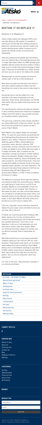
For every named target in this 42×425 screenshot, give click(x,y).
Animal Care (6, 377)
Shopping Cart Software (13, 422)
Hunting (4, 370)
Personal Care (7, 375)
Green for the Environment (17, 20)
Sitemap (5, 357)
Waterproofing (7, 372)
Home (3, 20)
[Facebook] (2, 331)
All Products (6, 380)
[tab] (21, 277)
